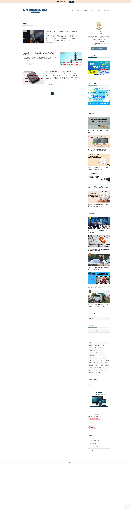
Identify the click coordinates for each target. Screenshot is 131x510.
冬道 (102, 362)
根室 (90, 370)
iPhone (95, 345)
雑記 (96, 372)
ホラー (90, 360)
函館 (106, 362)
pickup (102, 345)
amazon (96, 342)
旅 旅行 (105, 367)
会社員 (107, 360)
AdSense (91, 342)
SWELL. (90, 347)
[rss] (108, 4)
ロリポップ (101, 360)
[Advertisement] (45, 486)
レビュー (96, 360)
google (90, 345)
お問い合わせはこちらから (96, 440)
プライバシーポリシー (95, 450)
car (104, 342)
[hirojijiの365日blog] (35, 10)
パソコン (104, 357)
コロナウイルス (101, 355)
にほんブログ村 (92, 428)
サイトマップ (93, 443)
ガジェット (91, 352)
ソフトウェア (92, 357)
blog (101, 342)
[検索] (110, 4)
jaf (98, 345)
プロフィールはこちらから (99, 48)
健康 (94, 362)
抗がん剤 (96, 367)
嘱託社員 (91, 365)
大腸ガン (97, 365)
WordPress (100, 347)
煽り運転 (100, 370)
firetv (108, 342)
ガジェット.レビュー (100, 352)
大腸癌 (101, 365)
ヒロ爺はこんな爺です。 (96, 447)
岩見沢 (90, 367)
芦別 (105, 370)
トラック (99, 357)
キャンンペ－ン (92, 355)
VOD (95, 347)
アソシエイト (92, 350)
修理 (90, 362)
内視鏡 (97, 362)
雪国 (99, 372)
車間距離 (91, 372)
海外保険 (95, 370)
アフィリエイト (100, 350)
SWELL (71, 1)
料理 (100, 367)
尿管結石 (107, 365)
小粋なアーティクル (93, 384)
